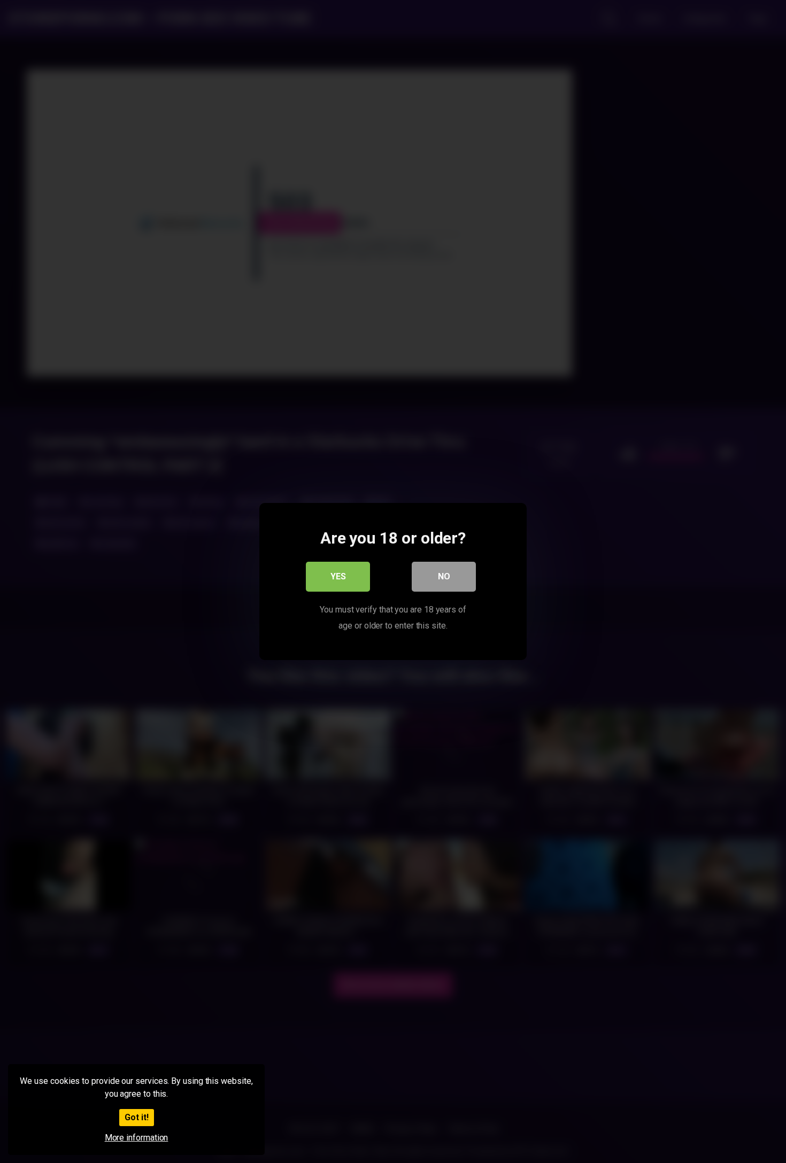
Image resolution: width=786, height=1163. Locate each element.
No (444, 576)
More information (136, 1138)
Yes (338, 576)
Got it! (137, 1117)
